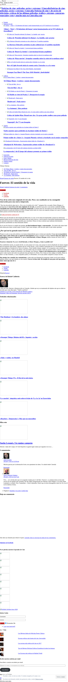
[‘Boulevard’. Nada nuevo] (15, 98)
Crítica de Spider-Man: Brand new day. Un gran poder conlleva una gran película (37, 115)
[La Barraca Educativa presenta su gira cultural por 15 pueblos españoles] (28, 41)
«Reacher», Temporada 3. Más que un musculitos (18, 419)
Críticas (6, 76)
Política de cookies (39, 679)
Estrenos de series (9, 178)
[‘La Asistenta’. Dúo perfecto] (15, 105)
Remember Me (11, 623)
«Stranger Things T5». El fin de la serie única (16, 378)
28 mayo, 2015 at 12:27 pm (11, 477)
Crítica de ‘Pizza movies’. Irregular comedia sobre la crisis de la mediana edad (35, 58)
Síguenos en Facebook (6, 542)
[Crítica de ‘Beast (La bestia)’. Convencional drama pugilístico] (25, 48)
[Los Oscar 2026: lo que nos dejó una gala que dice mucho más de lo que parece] (5, 594)
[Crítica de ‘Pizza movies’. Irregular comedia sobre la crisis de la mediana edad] (29, 55)
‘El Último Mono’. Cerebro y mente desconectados (22, 81)
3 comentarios (24, 187)
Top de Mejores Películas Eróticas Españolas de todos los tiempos (36, 648)
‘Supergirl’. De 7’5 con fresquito (18, 122)
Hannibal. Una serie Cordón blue (18, 491)
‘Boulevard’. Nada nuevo (16, 101)
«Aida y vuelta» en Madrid (10, 358)
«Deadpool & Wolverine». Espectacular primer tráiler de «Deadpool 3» (29, 144)
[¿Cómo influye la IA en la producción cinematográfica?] (5, 565)
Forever (7, 273)
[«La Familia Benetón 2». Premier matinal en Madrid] (5, 579)
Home (1, 178)
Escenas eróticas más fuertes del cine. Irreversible (32, 638)
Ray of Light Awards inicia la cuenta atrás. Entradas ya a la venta (31, 65)
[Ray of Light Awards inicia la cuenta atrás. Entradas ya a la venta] (26, 62)
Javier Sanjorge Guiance (10, 475)
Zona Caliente (7, 158)
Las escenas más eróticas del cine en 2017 (29, 643)
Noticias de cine (8, 24)
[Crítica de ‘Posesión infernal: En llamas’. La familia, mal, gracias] (26, 34)
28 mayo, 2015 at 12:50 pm (11, 461)
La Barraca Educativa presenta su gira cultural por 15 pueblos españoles (33, 45)
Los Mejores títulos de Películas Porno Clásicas (31, 633)
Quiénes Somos (8, 161)
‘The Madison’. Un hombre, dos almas (14, 317)
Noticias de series (8, 156)
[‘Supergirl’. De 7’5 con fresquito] (17, 119)
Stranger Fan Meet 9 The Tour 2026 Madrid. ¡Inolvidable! (28, 72)
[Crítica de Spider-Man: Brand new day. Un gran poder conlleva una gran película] (30, 112)
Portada (6, 22)
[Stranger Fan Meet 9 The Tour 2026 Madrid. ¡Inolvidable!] (24, 69)
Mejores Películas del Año (11, 159)
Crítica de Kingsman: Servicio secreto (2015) (15, 293)
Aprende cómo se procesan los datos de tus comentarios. (40, 537)
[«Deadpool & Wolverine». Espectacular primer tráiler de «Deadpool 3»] (24, 141)
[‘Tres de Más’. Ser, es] (14, 84)
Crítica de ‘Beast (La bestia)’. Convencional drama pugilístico (29, 52)
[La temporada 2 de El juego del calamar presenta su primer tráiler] (22, 148)
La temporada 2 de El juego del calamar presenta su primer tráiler (28, 151)
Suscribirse (5, 670)
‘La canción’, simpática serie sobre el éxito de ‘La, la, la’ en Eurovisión (25, 398)
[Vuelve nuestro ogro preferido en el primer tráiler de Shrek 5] (21, 127)
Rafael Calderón (4, 187)
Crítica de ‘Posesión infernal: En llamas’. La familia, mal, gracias (30, 38)
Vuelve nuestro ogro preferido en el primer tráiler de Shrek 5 (25, 131)
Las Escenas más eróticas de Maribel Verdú (30, 653)
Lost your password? (9, 626)
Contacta (6, 163)
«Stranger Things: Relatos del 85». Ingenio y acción (18, 337)
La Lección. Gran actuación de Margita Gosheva (16, 291)
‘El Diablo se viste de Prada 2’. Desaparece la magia (26, 95)
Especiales (6, 155)
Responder (7, 467)
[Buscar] (0, 1)
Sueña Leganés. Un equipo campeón (16, 443)
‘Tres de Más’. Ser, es (14, 88)
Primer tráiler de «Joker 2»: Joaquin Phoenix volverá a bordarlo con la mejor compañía (36, 138)
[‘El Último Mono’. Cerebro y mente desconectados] (18, 77)
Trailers (6, 125)
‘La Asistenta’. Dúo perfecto (17, 108)
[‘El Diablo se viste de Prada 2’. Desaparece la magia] (22, 91)
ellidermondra (8, 460)
